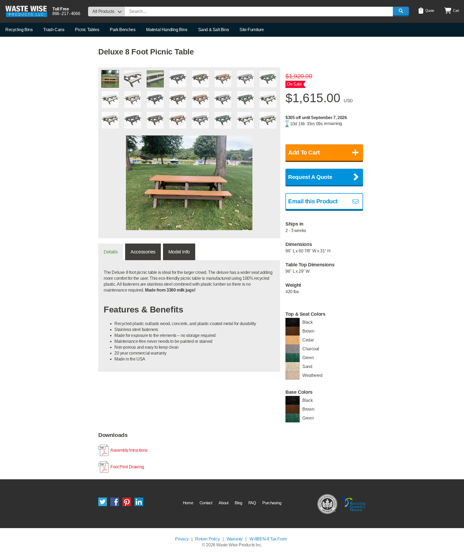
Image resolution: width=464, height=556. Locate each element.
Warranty (235, 539)
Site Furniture (252, 29)
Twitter (102, 502)
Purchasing (271, 502)
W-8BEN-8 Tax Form (268, 539)
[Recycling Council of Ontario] (353, 504)
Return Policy (207, 539)
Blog (238, 502)
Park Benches (122, 29)
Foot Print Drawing (127, 467)
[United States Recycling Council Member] (327, 504)
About (223, 502)
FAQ (252, 502)
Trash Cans (53, 29)
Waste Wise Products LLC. (26, 11)
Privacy (182, 539)
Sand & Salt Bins (213, 29)
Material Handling (166, 29)
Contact (206, 502)
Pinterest (126, 502)
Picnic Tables (87, 29)
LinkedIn (139, 502)
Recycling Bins (18, 29)
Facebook (114, 502)
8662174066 (66, 13)
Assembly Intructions (129, 450)
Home (188, 502)
